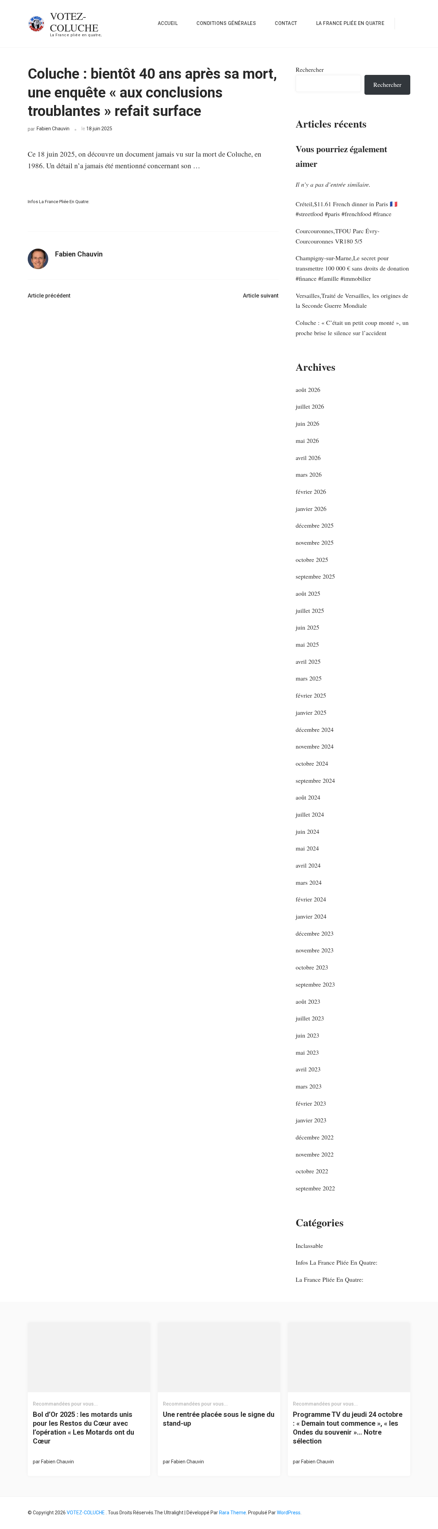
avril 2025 (308, 661)
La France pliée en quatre (350, 23)
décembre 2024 (315, 729)
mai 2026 (307, 440)
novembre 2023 (315, 950)
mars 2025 (309, 678)
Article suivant (261, 295)
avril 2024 (308, 865)
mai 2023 (307, 1052)
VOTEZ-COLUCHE (74, 21)
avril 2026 (308, 457)
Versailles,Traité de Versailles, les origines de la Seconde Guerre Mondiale (352, 300)
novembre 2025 (315, 542)
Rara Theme (232, 1512)
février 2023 (311, 1103)
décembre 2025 (315, 525)
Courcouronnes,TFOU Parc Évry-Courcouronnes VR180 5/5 (337, 236)
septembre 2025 (315, 576)
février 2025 (311, 695)
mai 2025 (307, 644)
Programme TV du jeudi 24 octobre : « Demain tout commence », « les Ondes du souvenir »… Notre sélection (347, 1427)
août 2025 (308, 593)
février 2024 (311, 899)
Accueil (168, 23)
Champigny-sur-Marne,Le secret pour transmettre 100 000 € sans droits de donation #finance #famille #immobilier (352, 268)
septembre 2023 (315, 984)
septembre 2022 (315, 1188)
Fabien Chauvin (53, 128)
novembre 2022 (315, 1154)
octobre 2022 (312, 1171)
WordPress (288, 1512)
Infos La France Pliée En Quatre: (58, 201)
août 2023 (308, 1001)
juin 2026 (307, 423)
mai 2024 (307, 848)
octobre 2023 (312, 967)
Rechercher (310, 69)
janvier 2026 (311, 508)
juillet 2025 (310, 610)
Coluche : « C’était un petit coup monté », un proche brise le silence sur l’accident (352, 327)
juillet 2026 (310, 406)
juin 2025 (307, 627)
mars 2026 (309, 474)
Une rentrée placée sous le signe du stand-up (218, 1418)
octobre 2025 (312, 559)
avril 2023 (308, 1069)
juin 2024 (307, 831)
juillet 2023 (310, 1018)
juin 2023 (307, 1035)
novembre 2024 (315, 746)
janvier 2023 (311, 1120)
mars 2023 (309, 1086)
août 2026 (308, 389)
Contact (286, 23)
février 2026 (311, 491)
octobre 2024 (312, 763)
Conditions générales (226, 23)
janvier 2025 (311, 712)
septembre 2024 (315, 780)
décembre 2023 (315, 933)
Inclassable (309, 1245)
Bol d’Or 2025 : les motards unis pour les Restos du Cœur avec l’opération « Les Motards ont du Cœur (83, 1427)
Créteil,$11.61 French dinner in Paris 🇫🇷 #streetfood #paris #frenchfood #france (346, 209)
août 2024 (308, 797)
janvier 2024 (311, 916)
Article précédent (49, 295)
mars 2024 (309, 882)
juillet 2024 (310, 814)
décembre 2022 (315, 1137)
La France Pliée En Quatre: (329, 1279)
